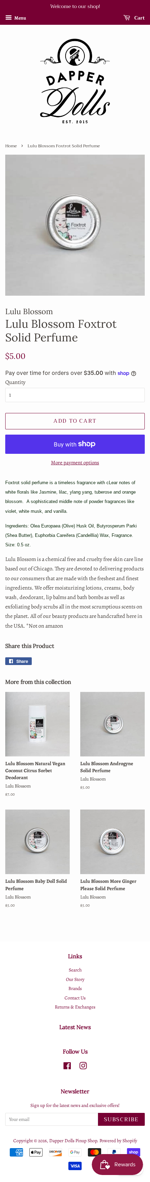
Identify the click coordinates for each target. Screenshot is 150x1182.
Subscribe (121, 1119)
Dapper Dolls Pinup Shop (73, 1140)
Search (75, 970)
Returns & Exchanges (75, 1007)
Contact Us (75, 998)
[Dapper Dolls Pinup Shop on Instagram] (83, 1067)
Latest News (75, 1027)
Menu (20, 18)
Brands (75, 988)
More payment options (75, 462)
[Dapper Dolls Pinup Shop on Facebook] (67, 1067)
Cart (139, 18)
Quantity (15, 382)
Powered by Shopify (118, 1140)
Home (11, 145)
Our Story (75, 979)
